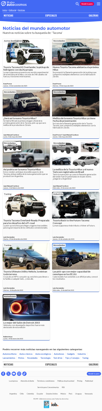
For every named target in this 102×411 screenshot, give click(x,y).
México (63, 394)
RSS (63, 387)
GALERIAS (93, 15)
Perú (70, 394)
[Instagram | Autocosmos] (19, 374)
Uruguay (78, 394)
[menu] (98, 4)
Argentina (13, 394)
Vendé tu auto (87, 4)
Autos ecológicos (13, 41)
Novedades (59, 41)
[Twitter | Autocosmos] (8, 374)
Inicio (4, 10)
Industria (58, 194)
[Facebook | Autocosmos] (3, 374)
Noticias (21, 10)
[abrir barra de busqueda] (77, 3)
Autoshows (10, 296)
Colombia (30, 394)
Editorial (12, 10)
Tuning (7, 194)
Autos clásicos (26, 354)
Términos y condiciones (45, 381)
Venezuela (89, 394)
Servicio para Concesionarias (48, 387)
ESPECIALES (51, 15)
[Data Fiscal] (46, 404)
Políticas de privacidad (66, 381)
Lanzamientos (9, 358)
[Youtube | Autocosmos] (14, 374)
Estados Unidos (52, 394)
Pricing (79, 381)
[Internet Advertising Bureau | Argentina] (54, 405)
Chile (22, 394)
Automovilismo (10, 354)
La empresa (13, 381)
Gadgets (71, 354)
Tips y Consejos (72, 358)
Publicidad (89, 381)
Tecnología (45, 358)
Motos (21, 358)
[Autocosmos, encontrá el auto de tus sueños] (14, 4)
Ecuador (40, 394)
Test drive (57, 358)
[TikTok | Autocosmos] (24, 374)
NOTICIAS (8, 15)
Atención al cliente (27, 381)
